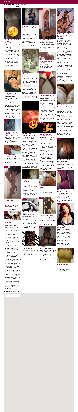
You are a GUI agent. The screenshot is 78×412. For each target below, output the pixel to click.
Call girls (6, 4)
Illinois (17, 4)
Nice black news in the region (47, 40)
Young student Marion (46, 215)
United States (12, 4)
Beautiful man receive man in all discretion (46, 134)
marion (24, 247)
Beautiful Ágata (62, 226)
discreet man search (63, 159)
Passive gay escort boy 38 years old (47, 96)
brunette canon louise (64, 264)
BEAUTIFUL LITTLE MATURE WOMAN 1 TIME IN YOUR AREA (65, 35)
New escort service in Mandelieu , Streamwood (64, 105)
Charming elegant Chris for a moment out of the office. (29, 28)
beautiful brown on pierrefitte (10, 94)
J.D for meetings (10, 154)
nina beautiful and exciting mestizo (13, 40)
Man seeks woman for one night (11, 132)
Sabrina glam (61, 189)
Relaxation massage (11, 200)
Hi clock (42, 187)
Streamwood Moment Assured (46, 61)
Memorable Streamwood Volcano (29, 212)
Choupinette (43, 246)
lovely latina (25, 73)
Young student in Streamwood (27, 180)
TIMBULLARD (7, 1)
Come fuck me (26, 133)
